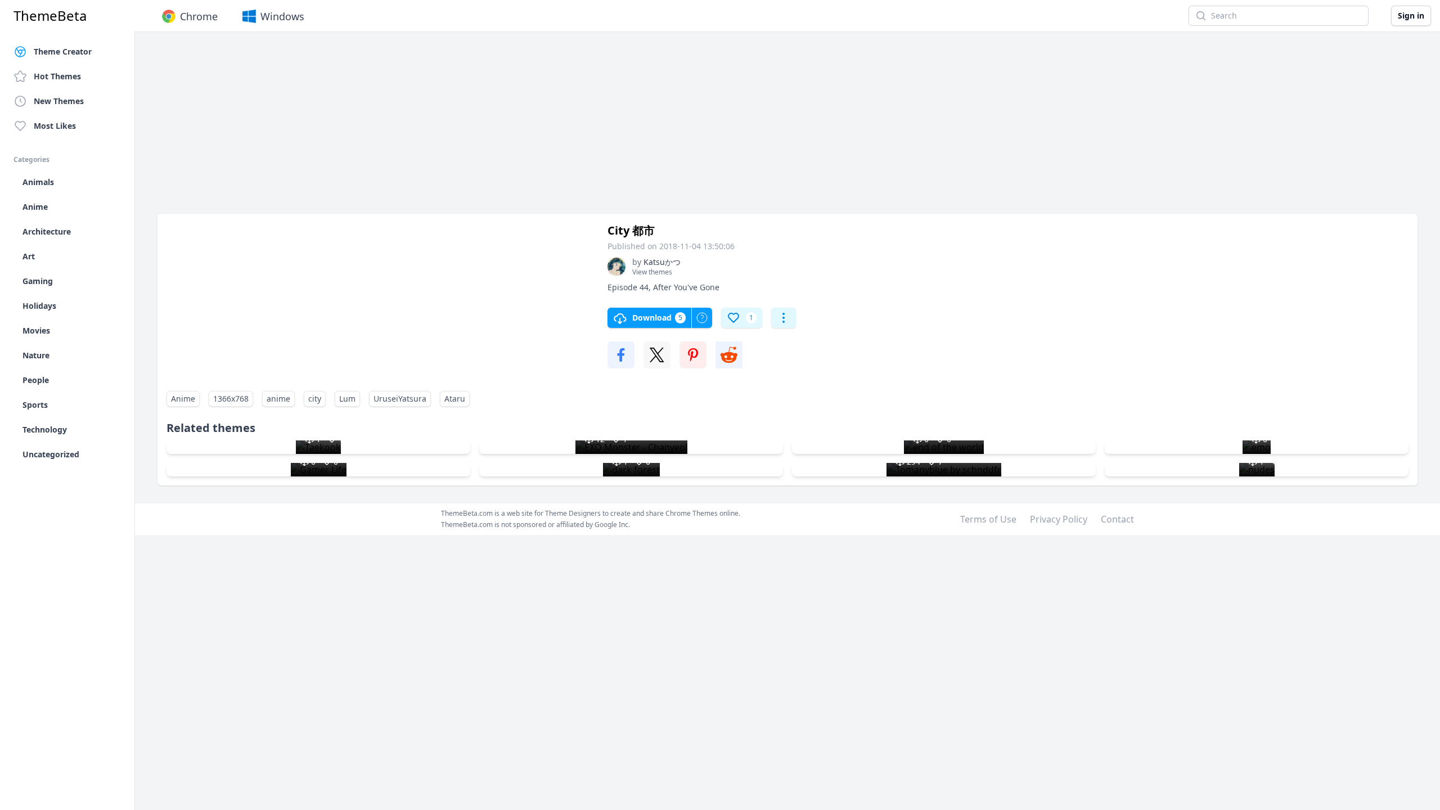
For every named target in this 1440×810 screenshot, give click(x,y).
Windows (282, 16)
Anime (183, 398)
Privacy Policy (1058, 519)
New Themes (59, 101)
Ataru (454, 398)
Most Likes (55, 125)
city (314, 398)
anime (278, 398)
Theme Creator (63, 51)
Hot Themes (57, 76)
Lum (347, 398)
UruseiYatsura (400, 398)
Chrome (199, 16)
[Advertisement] (495, 128)
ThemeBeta (50, 16)
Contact (1117, 519)
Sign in (1411, 15)
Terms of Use (988, 519)
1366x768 (231, 398)
